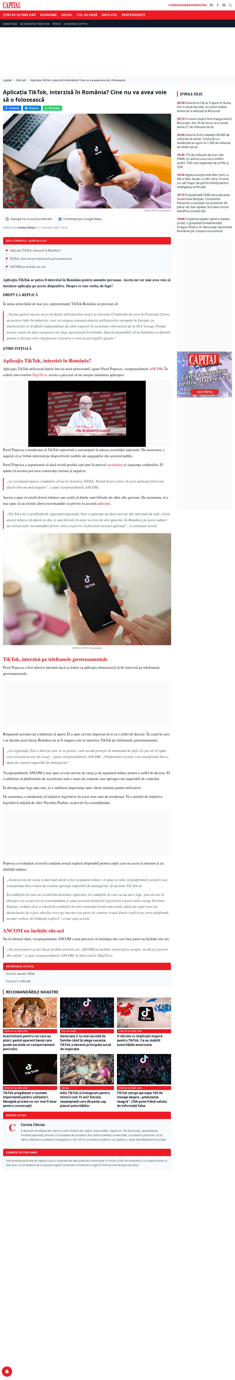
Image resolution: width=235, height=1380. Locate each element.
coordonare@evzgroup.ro (187, 5)
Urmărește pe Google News (82, 219)
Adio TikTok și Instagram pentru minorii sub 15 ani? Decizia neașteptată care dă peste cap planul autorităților (85, 1099)
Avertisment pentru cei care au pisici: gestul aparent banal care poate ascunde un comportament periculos (29, 1042)
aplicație (103, 503)
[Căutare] (230, 5)
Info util (109, 15)
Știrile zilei (191, 94)
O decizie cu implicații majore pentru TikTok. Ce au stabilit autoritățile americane (139, 1040)
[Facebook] (217, 5)
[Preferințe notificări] (7, 1371)
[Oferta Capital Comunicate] (204, 374)
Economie (48, 15)
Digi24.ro (39, 374)
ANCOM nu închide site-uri (28, 266)
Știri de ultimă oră (19, 15)
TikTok (31, 973)
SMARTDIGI (10, 24)
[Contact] (211, 5)
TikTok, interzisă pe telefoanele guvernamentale (41, 258)
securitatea (115, 464)
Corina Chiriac (26, 227)
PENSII (57, 24)
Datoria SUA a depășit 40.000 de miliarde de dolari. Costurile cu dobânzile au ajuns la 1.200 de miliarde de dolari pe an (204, 141)
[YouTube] (224, 5)
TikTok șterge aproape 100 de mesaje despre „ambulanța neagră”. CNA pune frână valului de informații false (142, 1099)
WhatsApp (54, 108)
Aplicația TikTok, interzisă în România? (35, 250)
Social (66, 15)
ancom (21, 973)
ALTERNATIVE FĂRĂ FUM (35, 24)
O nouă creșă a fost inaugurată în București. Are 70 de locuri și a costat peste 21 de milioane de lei (204, 123)
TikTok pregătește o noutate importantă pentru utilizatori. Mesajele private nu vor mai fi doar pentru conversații (30, 1099)
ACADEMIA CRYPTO (75, 24)
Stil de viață (87, 15)
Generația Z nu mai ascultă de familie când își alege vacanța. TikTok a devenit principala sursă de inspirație (85, 1042)
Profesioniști (133, 15)
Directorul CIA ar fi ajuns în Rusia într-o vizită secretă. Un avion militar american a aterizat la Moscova (204, 107)
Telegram (34, 108)
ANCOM (156, 368)
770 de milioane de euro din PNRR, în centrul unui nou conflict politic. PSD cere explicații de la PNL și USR (203, 161)
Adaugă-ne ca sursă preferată (31, 219)
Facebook (14, 108)
